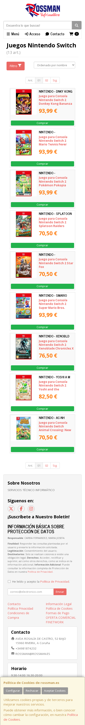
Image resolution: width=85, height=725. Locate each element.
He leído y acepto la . (41, 581)
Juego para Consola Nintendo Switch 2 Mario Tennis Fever (53, 141)
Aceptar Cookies (55, 691)
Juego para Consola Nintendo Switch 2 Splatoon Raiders (53, 222)
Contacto (56, 34)
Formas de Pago (57, 613)
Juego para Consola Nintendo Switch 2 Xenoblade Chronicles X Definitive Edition (56, 346)
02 (46, 80)
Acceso (34, 34)
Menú (14, 34)
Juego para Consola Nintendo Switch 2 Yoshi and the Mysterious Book (53, 387)
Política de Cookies (59, 608)
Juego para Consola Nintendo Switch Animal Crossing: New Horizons (55, 428)
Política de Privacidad (40, 571)
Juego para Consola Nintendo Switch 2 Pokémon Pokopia (53, 181)
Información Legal (58, 604)
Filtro (13, 66)
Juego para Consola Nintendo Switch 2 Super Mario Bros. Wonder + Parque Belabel (53, 307)
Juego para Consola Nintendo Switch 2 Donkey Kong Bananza (55, 100)
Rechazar (32, 691)
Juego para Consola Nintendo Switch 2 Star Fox (56, 263)
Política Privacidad (20, 608)
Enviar (60, 592)
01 (39, 80)
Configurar (13, 691)
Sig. (55, 80)
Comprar (42, 123)
